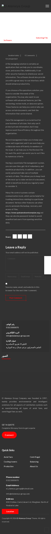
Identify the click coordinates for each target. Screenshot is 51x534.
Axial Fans (8, 457)
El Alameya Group (24, 518)
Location (10, 511)
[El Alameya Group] (16, 6)
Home (9, 38)
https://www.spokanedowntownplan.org (23, 213)
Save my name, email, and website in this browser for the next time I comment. (22, 289)
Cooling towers (10, 462)
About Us (34, 466)
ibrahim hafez (13, 55)
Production (8, 466)
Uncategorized (11, 59)
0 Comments (30, 55)
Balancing (34, 462)
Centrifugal (35, 457)
